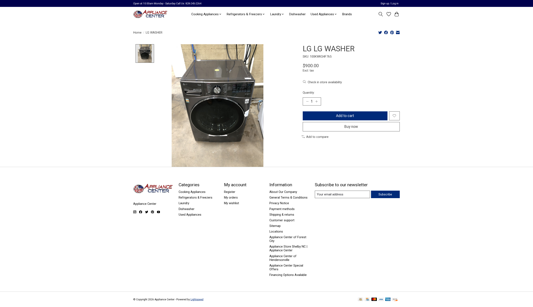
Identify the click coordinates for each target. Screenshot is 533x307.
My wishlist (231, 203)
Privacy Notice (279, 203)
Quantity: (309, 92)
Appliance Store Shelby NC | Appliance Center (288, 248)
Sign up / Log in (390, 3)
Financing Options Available (288, 275)
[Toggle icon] (381, 14)
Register (229, 192)
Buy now (351, 127)
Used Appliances (190, 214)
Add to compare (317, 137)
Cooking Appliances (192, 192)
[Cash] (360, 300)
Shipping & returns (281, 214)
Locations (276, 231)
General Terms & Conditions (288, 197)
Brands (347, 14)
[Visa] (381, 300)
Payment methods (282, 209)
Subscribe (385, 194)
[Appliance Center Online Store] (150, 14)
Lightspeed (197, 299)
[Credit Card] (367, 300)
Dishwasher (297, 14)
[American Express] (388, 300)
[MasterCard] (374, 300)
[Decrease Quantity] (307, 101)
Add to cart (345, 116)
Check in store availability (325, 82)
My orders (231, 197)
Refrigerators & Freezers (195, 197)
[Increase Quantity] (316, 101)
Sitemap (275, 226)
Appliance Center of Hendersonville (282, 258)
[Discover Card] (395, 300)
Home (137, 32)
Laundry (184, 203)
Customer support (281, 220)
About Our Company (283, 192)
